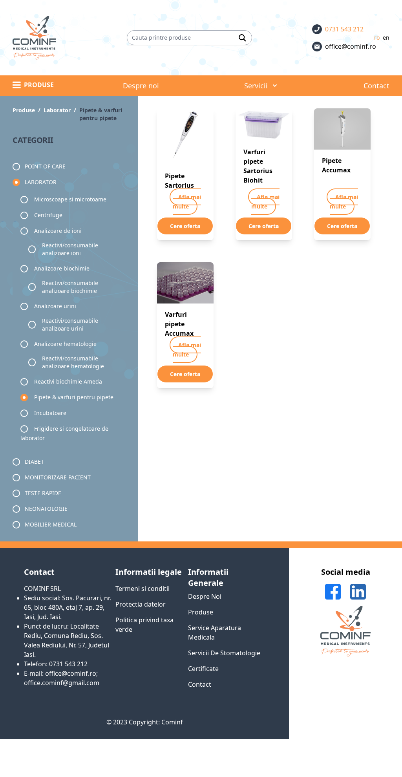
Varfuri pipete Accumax (179, 324)
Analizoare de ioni (58, 230)
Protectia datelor (140, 604)
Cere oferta (185, 226)
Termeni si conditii (142, 588)
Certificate (203, 668)
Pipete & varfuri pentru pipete (73, 397)
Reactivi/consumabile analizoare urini (70, 324)
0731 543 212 (344, 29)
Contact (199, 684)
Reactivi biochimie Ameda (68, 381)
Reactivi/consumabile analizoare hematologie (73, 362)
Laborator (41, 182)
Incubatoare (50, 413)
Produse (200, 612)
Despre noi (204, 596)
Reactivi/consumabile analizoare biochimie (70, 286)
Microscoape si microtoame (70, 199)
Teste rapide (43, 493)
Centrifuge (48, 215)
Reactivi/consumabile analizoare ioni (70, 249)
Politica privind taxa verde (144, 625)
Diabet (34, 461)
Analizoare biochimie (62, 268)
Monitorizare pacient (58, 477)
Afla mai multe (187, 201)
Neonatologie (46, 508)
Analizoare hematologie (65, 343)
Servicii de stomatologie (224, 653)
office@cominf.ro (350, 46)
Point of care (45, 166)
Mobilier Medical (51, 524)
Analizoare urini (55, 306)
